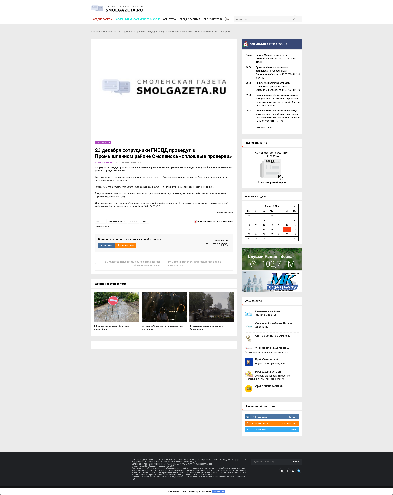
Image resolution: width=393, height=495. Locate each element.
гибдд (144, 221)
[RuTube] (293, 470)
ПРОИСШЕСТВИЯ (213, 19)
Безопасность (110, 31)
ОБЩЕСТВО (169, 19)
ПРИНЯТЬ (219, 491)
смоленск (100, 221)
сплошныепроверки (117, 221)
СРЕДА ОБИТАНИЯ (190, 19)
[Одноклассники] (287, 470)
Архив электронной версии (271, 182)
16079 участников (274, 423)
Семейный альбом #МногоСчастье (138, 19)
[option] (116, 313)
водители (133, 221)
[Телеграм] (298, 470)
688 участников (274, 430)
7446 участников (274, 417)
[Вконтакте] (281, 470)
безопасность (102, 226)
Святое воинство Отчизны (272, 335)
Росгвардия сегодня (268, 371)
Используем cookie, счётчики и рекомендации (189, 491)
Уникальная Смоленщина (272, 348)
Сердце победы (102, 19)
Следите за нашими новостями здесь (215, 221)
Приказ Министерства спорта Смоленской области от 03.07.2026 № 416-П (276, 59)
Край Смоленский (267, 359)
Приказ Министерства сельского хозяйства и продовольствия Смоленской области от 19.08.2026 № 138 (278, 86)
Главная (95, 31)
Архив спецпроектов (269, 386)
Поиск (296, 462)
